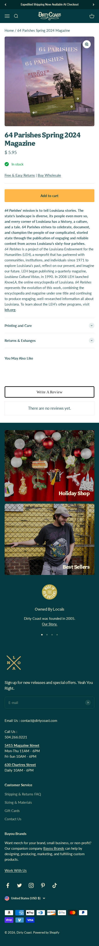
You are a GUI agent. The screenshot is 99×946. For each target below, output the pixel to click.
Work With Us (16, 870)
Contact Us (13, 819)
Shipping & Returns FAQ (23, 794)
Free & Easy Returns (20, 175)
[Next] (93, 4)
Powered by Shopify (46, 932)
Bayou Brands (53, 848)
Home (9, 30)
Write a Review (49, 392)
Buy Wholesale (49, 175)
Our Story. (49, 624)
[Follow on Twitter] (19, 885)
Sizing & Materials (18, 802)
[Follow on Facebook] (8, 885)
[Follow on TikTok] (55, 885)
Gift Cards (12, 811)
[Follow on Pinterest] (43, 885)
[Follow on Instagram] (31, 885)
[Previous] (5, 4)
